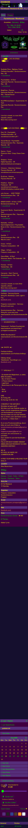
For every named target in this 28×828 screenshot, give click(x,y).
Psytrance (11, 478)
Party (3, 15)
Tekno (18, 478)
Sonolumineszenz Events (9, 515)
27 (14, 756)
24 (2, 756)
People (10, 15)
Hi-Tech (21, 476)
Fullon (15, 476)
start (2, 826)
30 (26, 756)
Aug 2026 (14, 738)
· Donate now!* (8, 797)
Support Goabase (5, 809)
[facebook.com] (6, 300)
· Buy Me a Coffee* (10, 802)
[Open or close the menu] (26, 1)
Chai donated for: (13, 785)
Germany (15, 22)
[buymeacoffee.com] (13, 805)
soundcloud (6, 75)
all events (18, 826)
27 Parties (4, 519)
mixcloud (5, 277)
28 (18, 756)
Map (23, 22)
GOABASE (5, 1)
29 (22, 756)
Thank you (22, 809)
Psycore (3, 478)
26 (10, 756)
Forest (10, 476)
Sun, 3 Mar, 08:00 (14, 27)
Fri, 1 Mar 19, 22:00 (14, 25)
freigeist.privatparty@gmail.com (11, 431)
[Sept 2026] (26, 738)
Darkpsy (3, 476)
